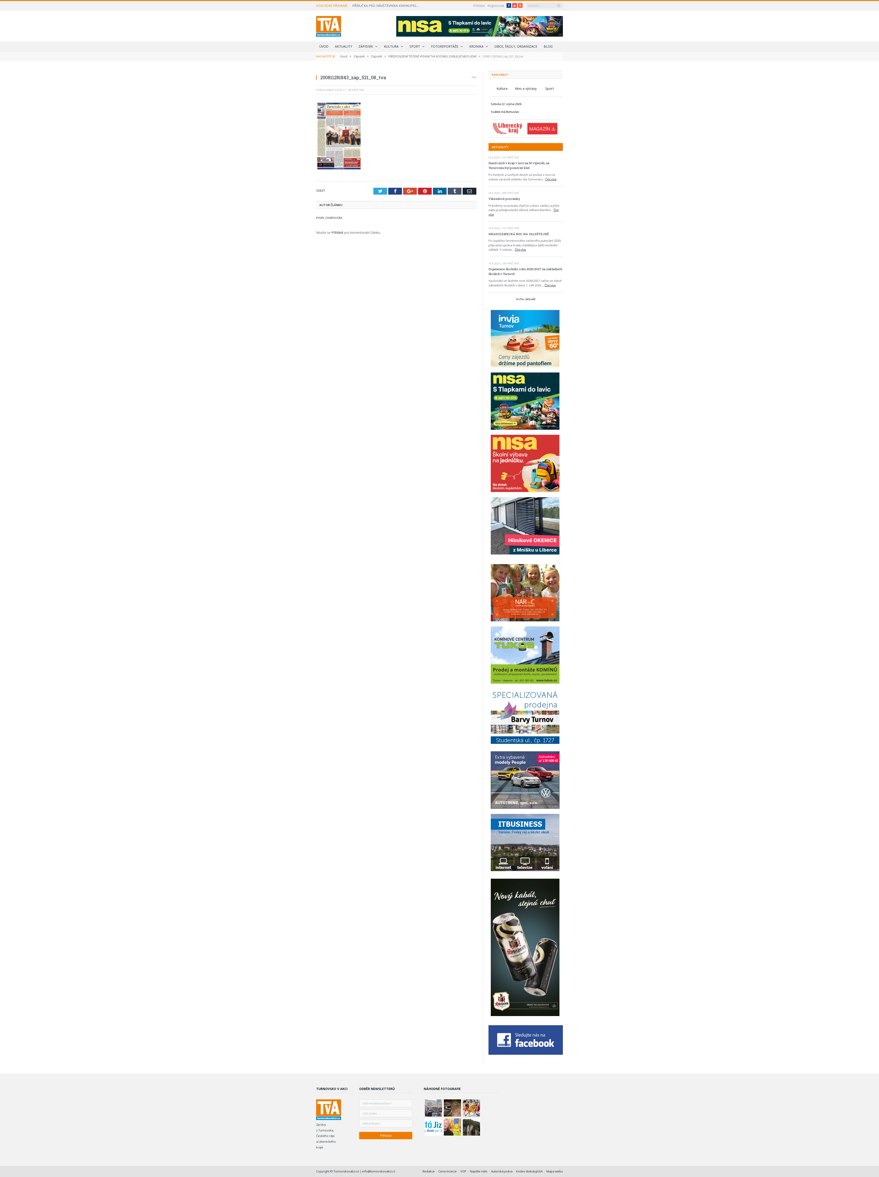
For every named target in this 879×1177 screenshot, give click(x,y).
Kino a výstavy (526, 88)
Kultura (391, 46)
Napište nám (478, 1171)
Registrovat (495, 5)
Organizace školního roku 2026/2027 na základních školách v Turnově (525, 271)
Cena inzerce (447, 1171)
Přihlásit (479, 5)
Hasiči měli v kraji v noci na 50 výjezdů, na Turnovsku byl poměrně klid (518, 165)
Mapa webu (554, 1171)
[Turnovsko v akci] (328, 25)
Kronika (476, 46)
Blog (548, 46)
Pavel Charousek (329, 218)
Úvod (323, 46)
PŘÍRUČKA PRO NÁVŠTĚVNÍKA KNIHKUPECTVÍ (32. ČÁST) (387, 6)
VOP (463, 1171)
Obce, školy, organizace (515, 46)
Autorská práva (502, 1171)
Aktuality (343, 46)
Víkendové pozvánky (504, 199)
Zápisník (365, 46)
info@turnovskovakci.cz (378, 1171)
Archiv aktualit (525, 299)
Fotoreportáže (444, 46)
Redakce (429, 1171)
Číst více (550, 179)
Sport (415, 46)
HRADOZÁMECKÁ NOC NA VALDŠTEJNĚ (518, 234)
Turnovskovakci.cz (347, 1171)
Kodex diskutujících (529, 1171)
